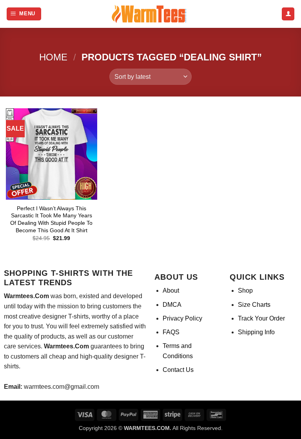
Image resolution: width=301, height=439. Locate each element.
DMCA (172, 304)
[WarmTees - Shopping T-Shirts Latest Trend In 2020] (150, 14)
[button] (24, 13)
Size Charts (254, 304)
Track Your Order (261, 318)
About (171, 290)
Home (53, 57)
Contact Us (178, 369)
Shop (245, 290)
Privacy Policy (182, 318)
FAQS (171, 332)
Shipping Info (256, 332)
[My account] (288, 13)
